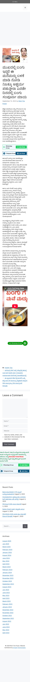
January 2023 (7, 607)
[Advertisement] (15, 28)
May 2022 (5, 630)
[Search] (25, 526)
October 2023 (7, 581)
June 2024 (6, 558)
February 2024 (7, 570)
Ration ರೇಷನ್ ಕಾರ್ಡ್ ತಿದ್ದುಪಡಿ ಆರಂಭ (13, 509)
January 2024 (7, 572)
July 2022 (5, 624)
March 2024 (6, 567)
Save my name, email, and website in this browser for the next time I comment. (14, 437)
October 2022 (7, 615)
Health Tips (8, 368)
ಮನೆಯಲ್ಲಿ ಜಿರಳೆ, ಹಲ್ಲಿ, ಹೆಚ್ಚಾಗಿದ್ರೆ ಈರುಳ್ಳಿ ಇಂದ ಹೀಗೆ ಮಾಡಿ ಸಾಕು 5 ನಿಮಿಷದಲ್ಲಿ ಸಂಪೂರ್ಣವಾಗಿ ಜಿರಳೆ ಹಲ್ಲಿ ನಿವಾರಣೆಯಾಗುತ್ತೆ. (14, 372)
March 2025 (6, 547)
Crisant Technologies (19, 647)
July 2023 (5, 590)
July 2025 (5, 544)
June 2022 (6, 627)
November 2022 (7, 613)
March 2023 (6, 601)
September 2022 (8, 618)
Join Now (22, 147)
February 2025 (7, 549)
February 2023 (7, 604)
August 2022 (6, 621)
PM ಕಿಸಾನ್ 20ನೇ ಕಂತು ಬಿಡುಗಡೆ (11, 504)
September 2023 (8, 584)
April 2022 (5, 633)
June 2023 (6, 592)
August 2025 (6, 541)
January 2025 (7, 552)
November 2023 (7, 578)
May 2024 (5, 561)
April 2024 (5, 564)
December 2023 (7, 575)
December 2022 (7, 610)
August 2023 (6, 587)
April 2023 (5, 598)
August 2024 (6, 555)
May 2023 (5, 595)
